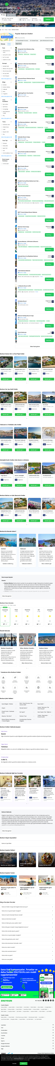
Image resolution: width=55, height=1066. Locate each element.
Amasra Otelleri (36, 1009)
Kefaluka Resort (22, 301)
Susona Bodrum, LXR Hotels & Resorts (28, 241)
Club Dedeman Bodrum (24, 270)
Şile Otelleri (19, 1011)
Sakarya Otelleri (11, 1009)
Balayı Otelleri (4, 1017)
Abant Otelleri (19, 1009)
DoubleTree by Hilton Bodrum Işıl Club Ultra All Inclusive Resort (29, 181)
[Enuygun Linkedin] (51, 1001)
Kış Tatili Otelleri (30, 1019)
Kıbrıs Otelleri (40, 1007)
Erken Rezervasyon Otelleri (21, 1017)
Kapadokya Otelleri (27, 1009)
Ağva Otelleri (3, 1009)
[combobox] (10, 20)
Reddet (34, 1058)
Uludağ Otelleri (48, 1007)
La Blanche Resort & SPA (24, 286)
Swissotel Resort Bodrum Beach (26, 78)
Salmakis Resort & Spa (24, 137)
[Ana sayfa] (0, 29)
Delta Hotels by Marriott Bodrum (27, 151)
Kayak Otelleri (22, 1019)
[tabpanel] (27, 19)
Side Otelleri (26, 1007)
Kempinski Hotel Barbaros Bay (26, 49)
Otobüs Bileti (4, 1030)
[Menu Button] (23, 4)
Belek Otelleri (4, 1011)
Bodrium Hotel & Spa (23, 227)
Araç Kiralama (4, 1033)
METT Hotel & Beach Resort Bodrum (27, 212)
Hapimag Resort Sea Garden (25, 93)
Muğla (10, 29)
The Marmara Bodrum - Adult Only (27, 122)
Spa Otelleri (41, 1017)
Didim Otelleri (33, 1007)
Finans (2, 1038)
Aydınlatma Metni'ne (18, 1058)
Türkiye (6, 29)
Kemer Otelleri (19, 1007)
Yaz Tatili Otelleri (38, 1019)
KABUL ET (23, 1063)
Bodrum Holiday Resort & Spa (26, 315)
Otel (3, 29)
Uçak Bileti (3, 1025)
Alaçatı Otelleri (26, 1011)
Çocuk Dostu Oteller (5, 1019)
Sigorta (2, 1040)
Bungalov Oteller (14, 1019)
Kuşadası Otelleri (11, 1011)
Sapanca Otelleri (34, 1011)
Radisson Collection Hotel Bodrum (27, 64)
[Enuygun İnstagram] (46, 1001)
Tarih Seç (48, 57)
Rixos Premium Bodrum (24, 195)
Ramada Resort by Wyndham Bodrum (28, 256)
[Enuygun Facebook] (43, 1001)
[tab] (3, 14)
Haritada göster (8, 37)
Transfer (3, 1035)
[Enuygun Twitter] (48, 1001)
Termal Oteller (11, 1017)
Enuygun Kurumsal (5, 1043)
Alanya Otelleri (4, 1007)
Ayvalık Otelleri (44, 1009)
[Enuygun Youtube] (53, 1001)
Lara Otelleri (49, 1011)
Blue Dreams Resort (23, 166)
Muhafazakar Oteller (33, 1017)
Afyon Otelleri (42, 1011)
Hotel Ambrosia (22, 332)
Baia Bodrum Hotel (23, 107)
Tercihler (14, 1063)
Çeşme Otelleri (12, 1007)
